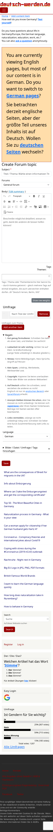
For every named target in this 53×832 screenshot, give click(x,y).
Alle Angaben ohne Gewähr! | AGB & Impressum (21, 778)
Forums (6, 180)
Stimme (11, 665)
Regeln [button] (9, 335)
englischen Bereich (35, 391)
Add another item (13, 327)
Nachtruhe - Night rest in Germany (22, 559)
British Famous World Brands (20, 575)
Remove (43, 313)
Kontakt (17, 770)
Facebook (7, 794)
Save (6, 463)
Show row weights (41, 300)
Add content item (20, 16)
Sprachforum (13, 394)
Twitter (20, 794)
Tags (48, 266)
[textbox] (26, 239)
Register (8, 644)
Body (14, 191)
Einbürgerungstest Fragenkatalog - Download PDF (25, 787)
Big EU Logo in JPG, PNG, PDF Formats (24, 567)
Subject (6, 169)
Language (8, 432)
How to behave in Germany (18, 606)
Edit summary (16, 191)
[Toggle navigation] (4, 10)
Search (7, 614)
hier (26, 680)
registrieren (13, 406)
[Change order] (4, 314)
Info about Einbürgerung (17, 483)
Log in (20, 644)
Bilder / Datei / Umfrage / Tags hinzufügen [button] (20, 449)
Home (5, 16)
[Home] (25, 4)
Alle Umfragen (14, 747)
